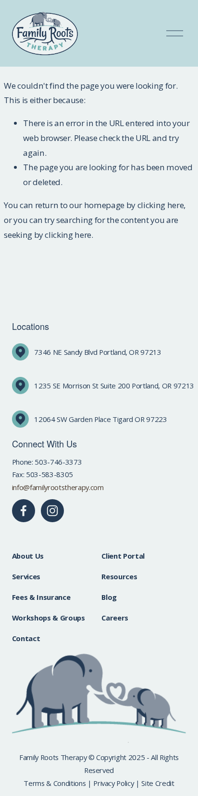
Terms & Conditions (55, 783)
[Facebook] (23, 510)
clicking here (160, 205)
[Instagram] (52, 510)
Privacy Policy (113, 783)
